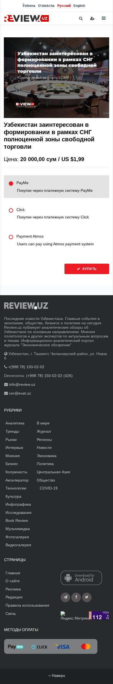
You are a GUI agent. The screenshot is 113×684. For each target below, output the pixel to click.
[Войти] (92, 18)
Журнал (44, 431)
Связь (10, 613)
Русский (64, 6)
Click (52, 213)
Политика (45, 463)
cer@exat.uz (20, 393)
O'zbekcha (46, 6)
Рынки (11, 439)
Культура (13, 496)
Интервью (14, 447)
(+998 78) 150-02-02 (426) (49, 375)
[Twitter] (87, 597)
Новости (44, 447)
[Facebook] (76, 597)
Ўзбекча (28, 6)
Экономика (46, 456)
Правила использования (27, 605)
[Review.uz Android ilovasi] (81, 578)
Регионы (44, 439)
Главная (12, 573)
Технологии (15, 488)
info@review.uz (22, 384)
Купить (89, 269)
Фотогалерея (17, 537)
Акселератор (17, 480)
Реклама (13, 589)
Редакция (13, 597)
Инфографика (18, 504)
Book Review (16, 520)
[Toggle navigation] (103, 18)
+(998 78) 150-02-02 (26, 367)
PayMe (54, 187)
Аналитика (14, 423)
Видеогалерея (18, 545)
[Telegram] (65, 597)
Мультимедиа (17, 529)
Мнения (12, 456)
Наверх (58, 675)
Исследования (18, 512)
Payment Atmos (55, 240)
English (79, 6)
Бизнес (11, 463)
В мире (43, 423)
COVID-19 (49, 488)
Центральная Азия (53, 472)
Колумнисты (16, 472)
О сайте (12, 581)
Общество (46, 480)
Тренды (12, 431)
